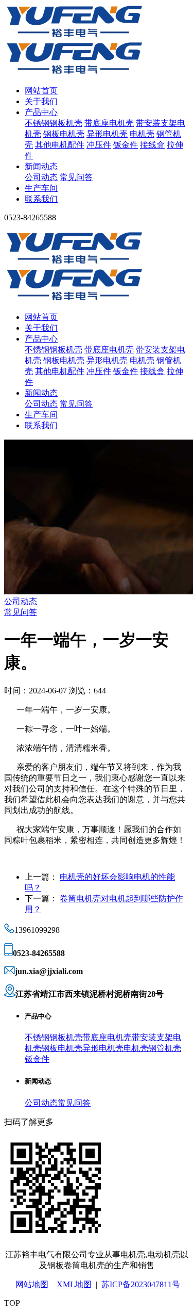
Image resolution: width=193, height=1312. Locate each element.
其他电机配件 (59, 144)
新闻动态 (41, 166)
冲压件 (98, 144)
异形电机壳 (107, 133)
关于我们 (41, 101)
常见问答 (76, 177)
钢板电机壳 (63, 133)
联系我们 (41, 199)
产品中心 (41, 112)
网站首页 (41, 90)
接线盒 (152, 144)
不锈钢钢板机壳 (53, 123)
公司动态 (41, 177)
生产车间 (41, 188)
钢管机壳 (164, 1048)
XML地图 (74, 1284)
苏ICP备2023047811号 (140, 1284)
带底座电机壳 (109, 123)
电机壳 (142, 133)
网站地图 (31, 1284)
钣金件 (125, 144)
